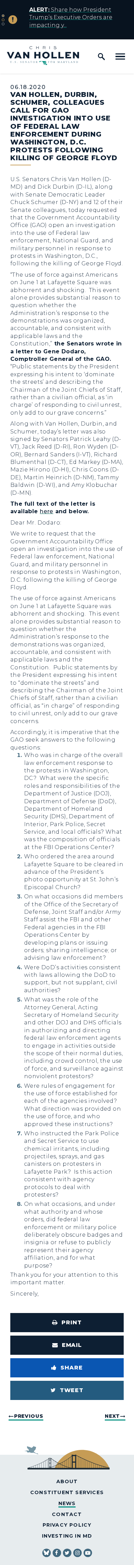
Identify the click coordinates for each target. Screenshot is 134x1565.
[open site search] (101, 56)
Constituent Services (67, 1492)
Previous (28, 1416)
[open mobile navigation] (120, 56)
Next (112, 1416)
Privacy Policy (67, 1525)
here (46, 511)
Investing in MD (67, 1536)
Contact (67, 1514)
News (67, 1503)
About (67, 1481)
